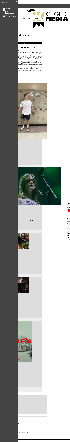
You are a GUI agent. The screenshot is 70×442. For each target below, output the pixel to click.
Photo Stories (8, 8)
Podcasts (23, 20)
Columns (23, 18)
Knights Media (4, 2)
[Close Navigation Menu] (16, 2)
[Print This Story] (68, 233)
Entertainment (36, 16)
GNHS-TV (43, 18)
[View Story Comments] (68, 203)
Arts (26, 20)
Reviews (36, 18)
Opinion (22, 16)
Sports (29, 18)
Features (10, 6)
